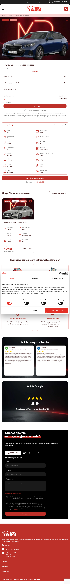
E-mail (9, 470)
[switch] (26, 303)
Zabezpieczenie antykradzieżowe (36, 110)
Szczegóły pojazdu (10, 125)
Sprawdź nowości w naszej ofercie (35, 2)
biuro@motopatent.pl (32, 453)
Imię (8, 461)
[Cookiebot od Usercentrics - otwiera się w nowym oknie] (60, 273)
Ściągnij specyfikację (37, 178)
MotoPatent (4, 15)
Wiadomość (10, 479)
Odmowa (34, 310)
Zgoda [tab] (12, 278)
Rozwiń (10, 500)
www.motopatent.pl (53, 116)
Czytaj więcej (16, 509)
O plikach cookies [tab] (58, 278)
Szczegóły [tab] (35, 278)
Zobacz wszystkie (58, 193)
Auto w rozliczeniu (60, 125)
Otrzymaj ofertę (35, 106)
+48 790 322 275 (38, 182)
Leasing (35, 71)
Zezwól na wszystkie (57, 310)
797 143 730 (14, 453)
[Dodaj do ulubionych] (67, 20)
